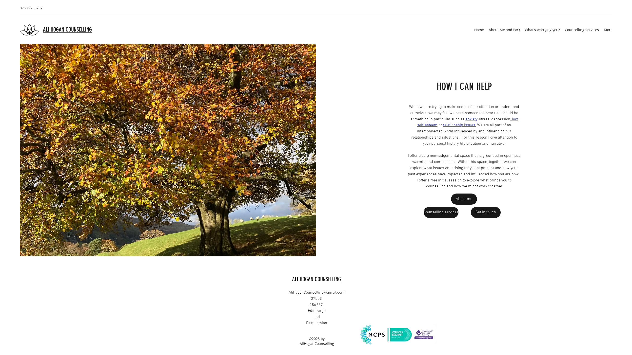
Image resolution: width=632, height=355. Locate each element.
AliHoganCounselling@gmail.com (317, 292)
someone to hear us (481, 113)
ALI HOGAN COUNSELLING (67, 29)
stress (484, 119)
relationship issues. (459, 125)
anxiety (471, 119)
